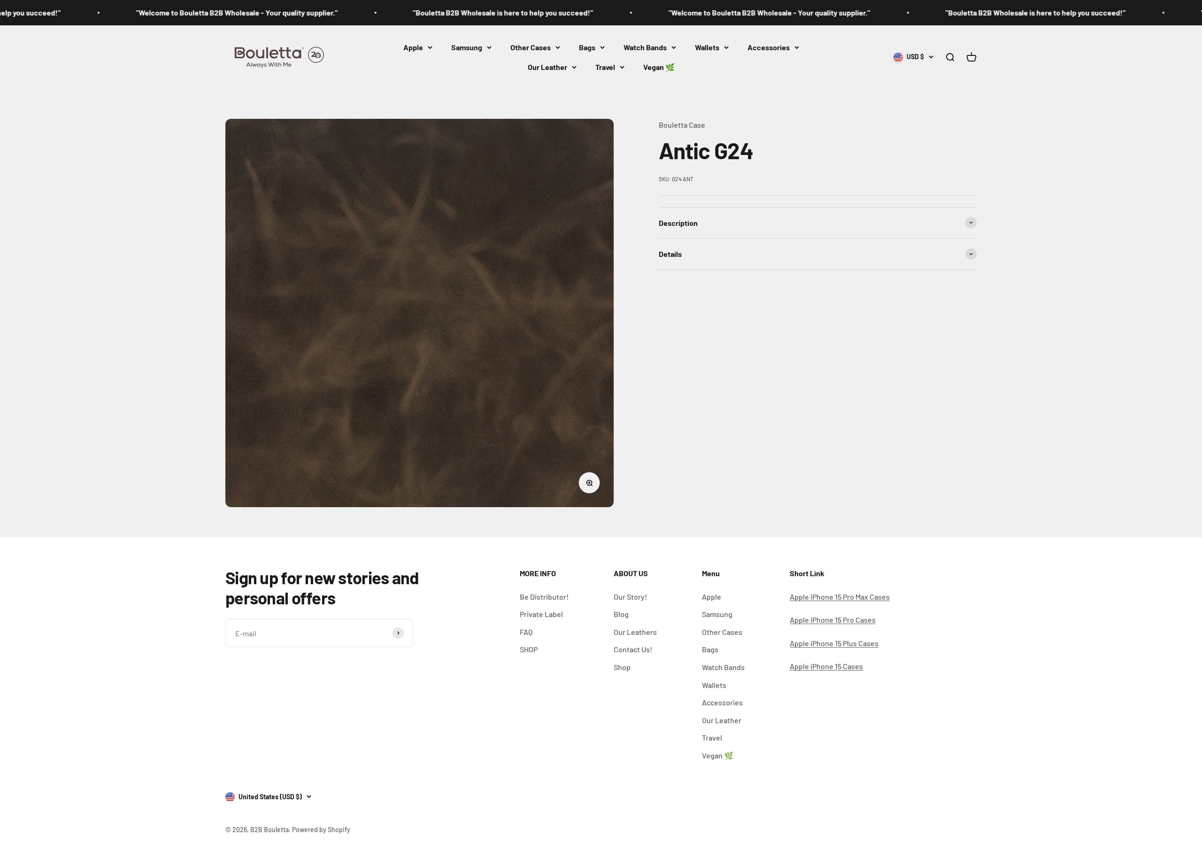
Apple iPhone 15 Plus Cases (834, 643)
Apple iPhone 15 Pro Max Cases (840, 596)
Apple (413, 47)
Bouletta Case (682, 124)
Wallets (707, 47)
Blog (621, 614)
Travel (605, 66)
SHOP (529, 649)
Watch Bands (645, 47)
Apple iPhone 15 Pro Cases (833, 619)
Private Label (541, 614)
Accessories (768, 47)
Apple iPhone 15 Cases (826, 666)
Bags (587, 47)
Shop (622, 667)
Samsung (466, 47)
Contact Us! (633, 649)
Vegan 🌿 (659, 66)
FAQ (526, 631)
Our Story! (630, 596)
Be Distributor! (544, 596)
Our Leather (547, 66)
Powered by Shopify (321, 830)
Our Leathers (635, 631)
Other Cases (530, 47)
